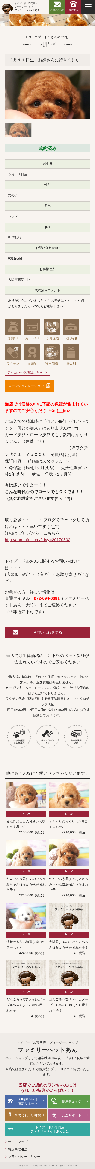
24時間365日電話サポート (28, 1101)
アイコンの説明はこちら (25, 372)
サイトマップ (17, 1142)
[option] (47, 94)
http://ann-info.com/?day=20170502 (37, 539)
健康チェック (71, 1101)
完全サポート (71, 1115)
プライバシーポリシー (24, 1156)
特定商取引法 (17, 1149)
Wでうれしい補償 (28, 1115)
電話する (73, 10)
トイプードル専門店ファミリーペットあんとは (49, 1129)
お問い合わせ (57, 10)
